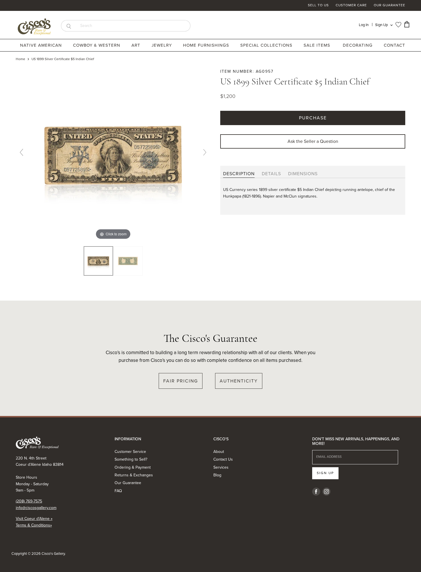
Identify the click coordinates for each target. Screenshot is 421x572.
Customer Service (130, 452)
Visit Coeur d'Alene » (34, 519)
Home (20, 59)
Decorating (358, 45)
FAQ (118, 491)
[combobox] (133, 25)
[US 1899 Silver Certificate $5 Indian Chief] (128, 261)
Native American (41, 45)
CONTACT (394, 45)
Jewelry (162, 45)
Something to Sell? (131, 459)
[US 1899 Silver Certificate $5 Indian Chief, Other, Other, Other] (98, 261)
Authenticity (239, 381)
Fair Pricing (180, 381)
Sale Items (317, 45)
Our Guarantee (389, 5)
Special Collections (267, 45)
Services (221, 467)
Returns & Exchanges (134, 475)
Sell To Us (318, 5)
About (218, 452)
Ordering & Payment (133, 467)
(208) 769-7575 (29, 501)
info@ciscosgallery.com (36, 508)
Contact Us (223, 459)
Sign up (325, 473)
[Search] (68, 25)
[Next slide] (204, 152)
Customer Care (351, 5)
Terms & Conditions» (34, 525)
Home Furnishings (207, 45)
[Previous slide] (21, 152)
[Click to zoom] (113, 154)
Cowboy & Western (97, 45)
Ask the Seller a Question (313, 141)
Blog (217, 475)
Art (136, 45)
